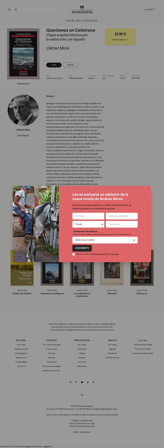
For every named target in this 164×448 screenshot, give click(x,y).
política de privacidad (100, 254)
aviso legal (115, 254)
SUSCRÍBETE (82, 248)
